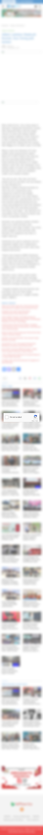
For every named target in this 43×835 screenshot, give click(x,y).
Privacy (33, 420)
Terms (36, 420)
